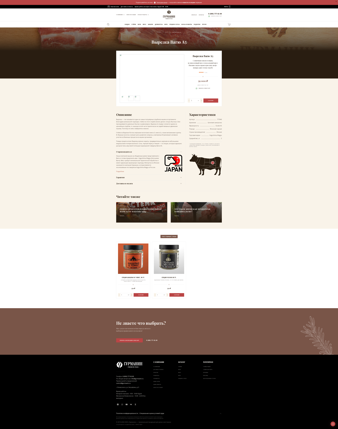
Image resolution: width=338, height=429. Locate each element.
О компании (119, 14)
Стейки (133, 24)
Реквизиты (156, 375)
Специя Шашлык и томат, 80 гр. (133, 277)
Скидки (127, 24)
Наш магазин (115, 6)
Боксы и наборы (186, 24)
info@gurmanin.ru (137, 379)
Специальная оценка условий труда (152, 413)
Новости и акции (158, 387)
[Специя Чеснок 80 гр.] (169, 258)
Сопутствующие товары (169, 236)
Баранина (205, 372)
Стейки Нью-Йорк (207, 369)
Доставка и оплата (127, 6)
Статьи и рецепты (142, 14)
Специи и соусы (174, 24)
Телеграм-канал (162, 2)
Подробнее (120, 171)
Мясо (144, 24)
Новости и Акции (131, 14)
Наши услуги (156, 381)
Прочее (204, 24)
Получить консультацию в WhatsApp (129, 340)
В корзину (210, 100)
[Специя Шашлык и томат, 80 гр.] (133, 258)
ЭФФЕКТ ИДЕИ (138, 424)
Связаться (194, 14)
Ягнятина (205, 375)
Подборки (197, 24)
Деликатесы (159, 24)
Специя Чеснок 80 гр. (169, 277)
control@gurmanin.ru (123, 383)
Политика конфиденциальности (127, 413)
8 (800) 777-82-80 (151, 340)
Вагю (139, 24)
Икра (166, 24)
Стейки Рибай (206, 366)
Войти (226, 6)
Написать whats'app (216, 16)
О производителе (124, 152)
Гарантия (120, 177)
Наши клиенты (157, 384)
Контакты (201, 14)
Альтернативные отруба (209, 378)
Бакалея (150, 24)
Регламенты (156, 378)
